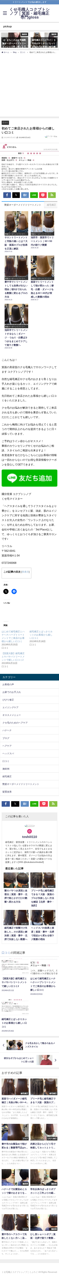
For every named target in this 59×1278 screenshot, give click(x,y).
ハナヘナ (7, 730)
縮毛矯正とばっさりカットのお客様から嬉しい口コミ (41, 634)
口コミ (5, 122)
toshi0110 (29, 836)
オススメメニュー (11, 715)
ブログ (5, 738)
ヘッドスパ (8, 753)
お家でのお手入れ (11, 692)
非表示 (25, 572)
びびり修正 (8, 700)
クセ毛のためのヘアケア (15, 723)
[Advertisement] (29, 85)
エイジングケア (10, 707)
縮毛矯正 (7, 776)
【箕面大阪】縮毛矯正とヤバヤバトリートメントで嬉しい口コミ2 (13, 656)
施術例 (5, 769)
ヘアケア (7, 746)
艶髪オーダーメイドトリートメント (20, 784)
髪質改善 (7, 792)
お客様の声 (8, 684)
